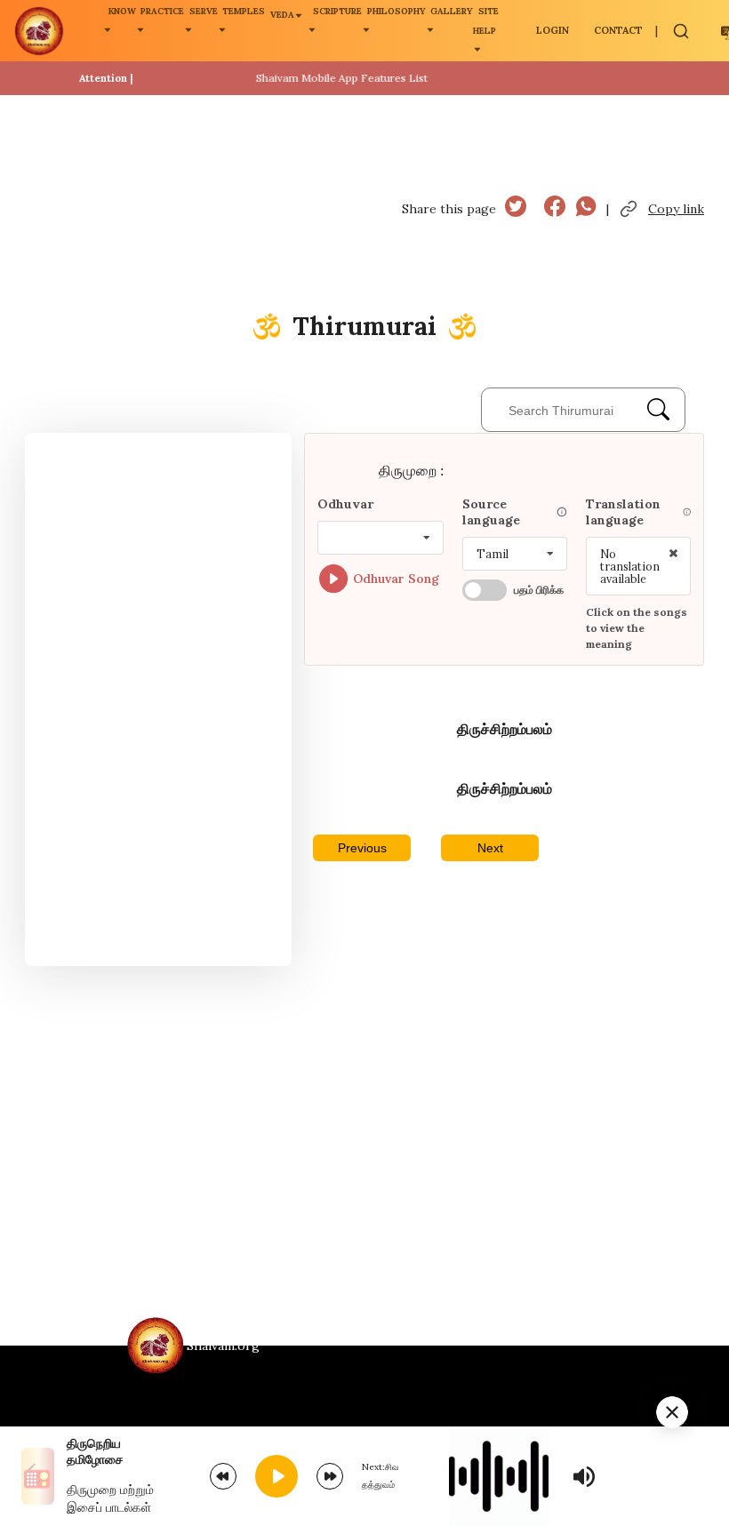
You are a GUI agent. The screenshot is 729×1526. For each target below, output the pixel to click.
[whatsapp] (585, 208)
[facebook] (554, 208)
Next (490, 848)
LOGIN (552, 30)
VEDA (282, 14)
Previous (362, 848)
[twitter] (515, 208)
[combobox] (380, 538)
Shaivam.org (223, 1346)
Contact (618, 30)
